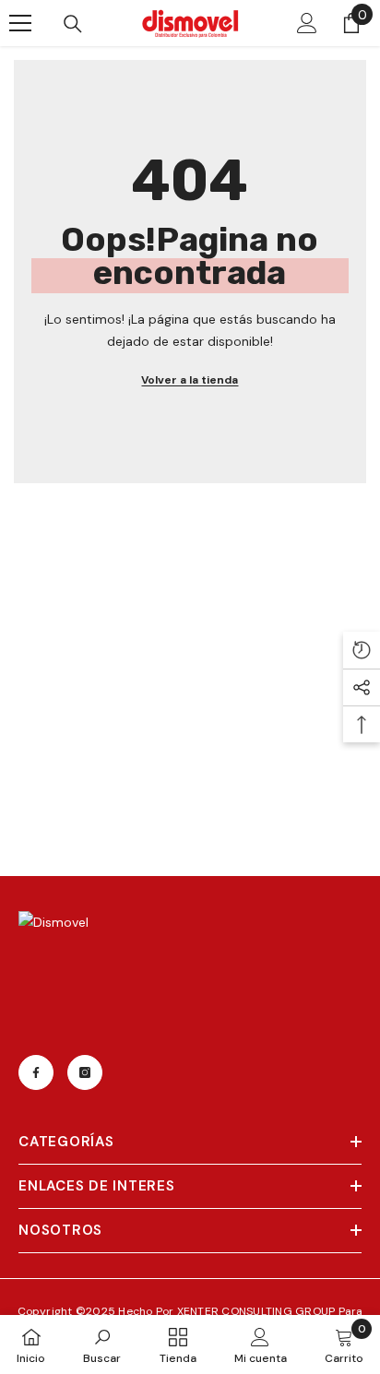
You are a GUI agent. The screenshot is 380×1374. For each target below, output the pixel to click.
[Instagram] (84, 1072)
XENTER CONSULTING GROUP (257, 1311)
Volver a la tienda (189, 380)
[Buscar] (73, 24)
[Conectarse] (307, 23)
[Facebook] (35, 1072)
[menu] (20, 23)
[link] (102, 1344)
